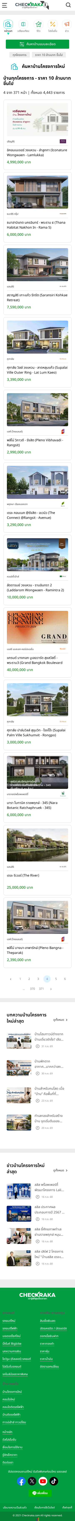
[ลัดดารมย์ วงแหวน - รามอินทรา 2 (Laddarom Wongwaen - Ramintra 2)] (37, 555)
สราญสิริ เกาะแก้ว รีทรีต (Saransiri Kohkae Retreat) (37, 298)
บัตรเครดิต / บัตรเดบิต (53, 1328)
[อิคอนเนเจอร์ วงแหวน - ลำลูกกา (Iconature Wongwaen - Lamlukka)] (37, 120)
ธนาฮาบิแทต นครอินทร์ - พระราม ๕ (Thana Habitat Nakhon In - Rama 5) (36, 225)
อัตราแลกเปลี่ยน (49, 1366)
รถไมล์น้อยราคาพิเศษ (15, 1374)
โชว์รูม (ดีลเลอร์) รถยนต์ (16, 1359)
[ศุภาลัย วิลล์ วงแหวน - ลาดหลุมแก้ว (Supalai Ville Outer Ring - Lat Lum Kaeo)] (37, 338)
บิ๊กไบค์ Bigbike (11, 1344)
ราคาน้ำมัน (46, 1359)
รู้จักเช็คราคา (9, 1455)
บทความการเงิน (11, 1351)
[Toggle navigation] (4, 5)
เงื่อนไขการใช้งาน (12, 1447)
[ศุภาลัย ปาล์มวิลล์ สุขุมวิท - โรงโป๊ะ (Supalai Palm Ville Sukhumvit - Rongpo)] (37, 700)
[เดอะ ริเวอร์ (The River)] (37, 845)
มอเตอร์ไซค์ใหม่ (11, 1336)
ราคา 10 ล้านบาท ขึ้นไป (48, 55)
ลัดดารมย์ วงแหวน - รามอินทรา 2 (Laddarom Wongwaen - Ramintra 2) (35, 588)
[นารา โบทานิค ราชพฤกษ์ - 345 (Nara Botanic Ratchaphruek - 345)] (37, 773)
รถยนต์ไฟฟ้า (9, 1328)
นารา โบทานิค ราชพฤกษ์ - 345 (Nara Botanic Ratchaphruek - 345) (32, 805)
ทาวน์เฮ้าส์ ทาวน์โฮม (14, 1422)
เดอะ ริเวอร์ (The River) (23, 875)
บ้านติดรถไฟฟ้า (11, 1414)
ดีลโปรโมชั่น (9, 1439)
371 (41, 989)
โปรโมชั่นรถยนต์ (11, 1366)
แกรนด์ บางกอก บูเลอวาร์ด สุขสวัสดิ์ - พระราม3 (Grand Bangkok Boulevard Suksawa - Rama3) (34, 660)
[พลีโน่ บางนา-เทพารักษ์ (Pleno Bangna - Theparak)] (37, 918)
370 (32, 989)
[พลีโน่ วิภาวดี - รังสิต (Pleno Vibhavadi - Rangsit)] (37, 410)
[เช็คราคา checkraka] (29, 5)
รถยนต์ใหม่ (8, 1321)
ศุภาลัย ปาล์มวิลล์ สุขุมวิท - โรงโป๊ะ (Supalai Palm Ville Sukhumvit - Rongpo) (36, 733)
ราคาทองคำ (47, 1344)
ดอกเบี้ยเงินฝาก (49, 1336)
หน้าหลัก (7, 1432)
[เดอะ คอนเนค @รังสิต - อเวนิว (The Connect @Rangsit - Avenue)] (37, 483)
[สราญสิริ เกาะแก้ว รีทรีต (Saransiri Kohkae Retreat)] (37, 265)
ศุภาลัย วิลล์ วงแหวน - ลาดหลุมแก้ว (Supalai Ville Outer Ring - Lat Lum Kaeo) (37, 370)
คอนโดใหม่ (8, 1399)
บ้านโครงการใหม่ (12, 1392)
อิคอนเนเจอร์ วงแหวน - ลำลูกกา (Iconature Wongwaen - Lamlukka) (37, 153)
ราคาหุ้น (44, 1351)
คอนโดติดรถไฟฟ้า (13, 1407)
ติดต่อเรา (7, 1462)
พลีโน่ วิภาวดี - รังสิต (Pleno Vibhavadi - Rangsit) (35, 443)
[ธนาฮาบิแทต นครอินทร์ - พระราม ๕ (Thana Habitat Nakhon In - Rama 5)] (37, 193)
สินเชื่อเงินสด (47, 1321)
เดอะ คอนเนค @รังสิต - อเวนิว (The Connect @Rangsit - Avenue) (31, 515)
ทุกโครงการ (19, 55)
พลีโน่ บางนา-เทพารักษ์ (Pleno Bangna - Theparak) (35, 950)
